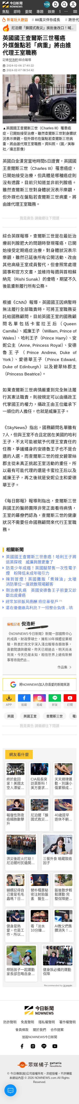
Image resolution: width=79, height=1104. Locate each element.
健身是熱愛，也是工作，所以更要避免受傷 (15, 930)
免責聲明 (27, 1021)
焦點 (5, 11)
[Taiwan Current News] (46, 4)
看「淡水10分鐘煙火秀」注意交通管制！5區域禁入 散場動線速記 (39, 928)
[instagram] (33, 1046)
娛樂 (51, 11)
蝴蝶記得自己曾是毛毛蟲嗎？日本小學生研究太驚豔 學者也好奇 (15, 894)
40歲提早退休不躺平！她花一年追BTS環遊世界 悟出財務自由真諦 (63, 817)
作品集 (62, 667)
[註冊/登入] (73, 4)
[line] (44, 1046)
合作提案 (57, 1029)
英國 (10, 716)
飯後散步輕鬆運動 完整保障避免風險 (63, 894)
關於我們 (39, 1029)
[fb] (22, 1046)
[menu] (75, 11)
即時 (17, 11)
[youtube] (54, 1046)
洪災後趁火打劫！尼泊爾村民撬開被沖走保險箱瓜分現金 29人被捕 (21, 861)
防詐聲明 (9, 1021)
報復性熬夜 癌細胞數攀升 (15, 819)
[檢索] (64, 4)
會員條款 (22, 1029)
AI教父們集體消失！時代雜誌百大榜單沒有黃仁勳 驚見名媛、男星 (63, 928)
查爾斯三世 (54, 716)
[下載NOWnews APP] (55, 4)
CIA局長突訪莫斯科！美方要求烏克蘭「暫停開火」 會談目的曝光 (39, 783)
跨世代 (73, 19)
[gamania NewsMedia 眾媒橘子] (39, 1065)
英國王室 (30, 716)
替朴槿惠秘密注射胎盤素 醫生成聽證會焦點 (39, 894)
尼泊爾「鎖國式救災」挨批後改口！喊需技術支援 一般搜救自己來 (39, 817)
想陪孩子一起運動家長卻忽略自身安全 (21, 972)
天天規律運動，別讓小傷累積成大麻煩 (63, 783)
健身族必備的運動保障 (57, 972)
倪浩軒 (13, 60)
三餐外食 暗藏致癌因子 (57, 861)
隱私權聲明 (46, 1021)
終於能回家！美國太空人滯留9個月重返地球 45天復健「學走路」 (15, 783)
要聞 (28, 11)
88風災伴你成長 (47, 19)
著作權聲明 (67, 1021)
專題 (39, 11)
